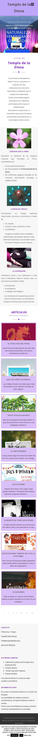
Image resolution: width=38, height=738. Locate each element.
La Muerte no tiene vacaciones (18, 520)
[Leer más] (19, 439)
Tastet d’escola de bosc (18, 415)
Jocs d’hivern (18, 484)
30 (32, 613)
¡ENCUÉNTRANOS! (8, 645)
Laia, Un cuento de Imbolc (18, 379)
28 (21, 613)
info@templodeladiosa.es (10, 641)
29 (27, 613)
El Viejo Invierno (18, 451)
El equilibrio (19, 592)
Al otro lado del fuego (18, 343)
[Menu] (32, 4)
